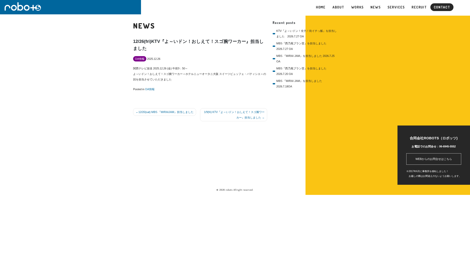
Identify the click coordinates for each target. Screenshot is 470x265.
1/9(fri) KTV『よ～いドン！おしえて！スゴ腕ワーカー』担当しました (234, 114)
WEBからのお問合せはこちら (433, 158)
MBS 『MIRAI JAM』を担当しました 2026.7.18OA (299, 83)
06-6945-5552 (447, 146)
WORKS (357, 7)
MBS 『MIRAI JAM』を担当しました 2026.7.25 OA (305, 58)
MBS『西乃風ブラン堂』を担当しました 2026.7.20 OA (302, 71)
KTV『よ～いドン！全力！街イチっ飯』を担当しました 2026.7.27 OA (306, 33)
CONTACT (442, 7)
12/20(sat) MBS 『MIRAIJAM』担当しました (166, 112)
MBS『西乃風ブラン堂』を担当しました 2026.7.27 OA (302, 46)
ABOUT (338, 7)
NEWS (375, 7)
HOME (321, 7)
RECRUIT (419, 7)
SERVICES (396, 7)
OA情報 (150, 89)
